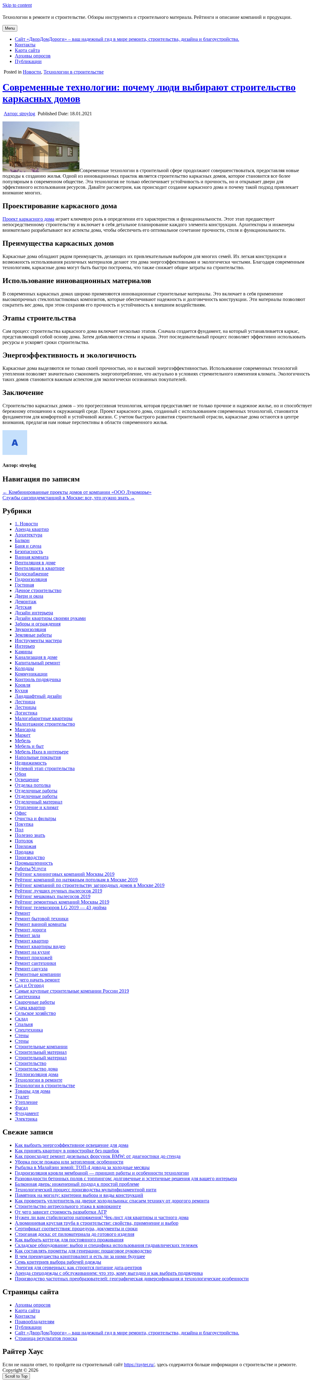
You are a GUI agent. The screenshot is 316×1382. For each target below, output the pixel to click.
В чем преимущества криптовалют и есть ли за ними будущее (80, 1256)
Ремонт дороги (30, 929)
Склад (21, 1018)
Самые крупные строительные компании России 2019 (72, 991)
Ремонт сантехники (35, 963)
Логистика (26, 712)
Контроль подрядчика (38, 679)
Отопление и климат (37, 807)
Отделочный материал (38, 801)
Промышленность (34, 863)
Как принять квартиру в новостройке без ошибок (67, 1150)
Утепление (26, 1102)
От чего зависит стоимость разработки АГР (61, 1212)
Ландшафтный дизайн (38, 696)
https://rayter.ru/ (139, 1364)
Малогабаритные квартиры (44, 718)
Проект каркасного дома (28, 219)
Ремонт (22, 913)
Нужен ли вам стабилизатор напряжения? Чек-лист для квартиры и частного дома (102, 1217)
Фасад (21, 1107)
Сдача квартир (30, 1007)
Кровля (22, 685)
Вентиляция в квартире (39, 568)
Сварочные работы (35, 1002)
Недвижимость (31, 762)
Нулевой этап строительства (45, 768)
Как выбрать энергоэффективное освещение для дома (71, 1145)
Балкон (22, 540)
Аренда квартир (32, 529)
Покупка (24, 824)
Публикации (28, 61)
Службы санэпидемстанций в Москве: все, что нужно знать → (68, 497)
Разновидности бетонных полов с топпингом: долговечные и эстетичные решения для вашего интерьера (126, 1178)
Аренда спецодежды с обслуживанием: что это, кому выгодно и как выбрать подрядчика (109, 1273)
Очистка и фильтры (35, 818)
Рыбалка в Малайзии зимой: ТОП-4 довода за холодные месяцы (82, 1167)
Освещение (27, 779)
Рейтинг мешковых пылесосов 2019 (52, 896)
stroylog (19, 113)
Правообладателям (34, 1321)
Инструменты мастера (38, 640)
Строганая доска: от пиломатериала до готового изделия (74, 1234)
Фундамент (27, 1113)
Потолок (24, 840)
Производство (30, 857)
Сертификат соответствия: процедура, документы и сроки (76, 1228)
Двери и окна (29, 596)
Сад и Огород (29, 985)
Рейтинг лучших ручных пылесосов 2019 (58, 890)
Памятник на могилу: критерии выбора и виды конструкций (79, 1195)
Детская (23, 607)
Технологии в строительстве (74, 71)
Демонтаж (25, 601)
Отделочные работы (36, 790)
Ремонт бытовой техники (42, 918)
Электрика (26, 1118)
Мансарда (25, 729)
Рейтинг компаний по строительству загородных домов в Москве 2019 (89, 885)
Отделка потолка (33, 785)
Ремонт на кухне (32, 952)
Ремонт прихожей (33, 957)
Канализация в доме (36, 657)
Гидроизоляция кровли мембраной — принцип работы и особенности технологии (102, 1173)
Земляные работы (33, 635)
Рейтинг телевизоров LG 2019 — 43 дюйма (60, 907)
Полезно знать (30, 835)
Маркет (23, 735)
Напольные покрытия (38, 757)
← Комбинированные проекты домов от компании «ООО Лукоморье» (77, 492)
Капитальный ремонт (37, 662)
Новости (32, 71)
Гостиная (24, 584)
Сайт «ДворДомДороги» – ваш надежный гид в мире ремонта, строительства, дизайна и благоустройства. (127, 39)
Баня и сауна (28, 546)
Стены (22, 1035)
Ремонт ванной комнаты (40, 924)
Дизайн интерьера (34, 612)
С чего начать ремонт (37, 979)
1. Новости (26, 523)
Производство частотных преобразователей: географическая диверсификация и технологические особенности (132, 1278)
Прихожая (25, 846)
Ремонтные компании (38, 974)
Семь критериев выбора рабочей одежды (58, 1262)
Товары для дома (32, 1091)
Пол (19, 829)
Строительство (30, 1063)
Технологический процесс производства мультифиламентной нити (85, 1189)
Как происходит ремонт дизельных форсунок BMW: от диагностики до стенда (98, 1156)
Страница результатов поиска (46, 1338)
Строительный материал (41, 1052)
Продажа (24, 851)
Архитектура (28, 534)
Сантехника (27, 996)
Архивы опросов (33, 55)
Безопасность (29, 551)
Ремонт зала (27, 935)
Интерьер (25, 646)
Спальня (24, 1024)
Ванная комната (31, 557)
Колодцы (24, 668)
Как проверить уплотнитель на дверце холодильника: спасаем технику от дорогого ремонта (112, 1200)
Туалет (22, 1096)
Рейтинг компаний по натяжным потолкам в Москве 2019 (76, 879)
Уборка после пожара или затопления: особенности (69, 1161)
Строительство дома (36, 1068)
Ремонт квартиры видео (40, 946)
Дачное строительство (38, 590)
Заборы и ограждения (37, 623)
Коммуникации (31, 673)
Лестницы (25, 707)
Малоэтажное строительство (45, 724)
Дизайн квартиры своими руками (50, 618)
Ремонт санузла (31, 968)
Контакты (25, 44)
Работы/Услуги (30, 868)
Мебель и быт (29, 746)
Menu (10, 28)
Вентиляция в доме (35, 562)
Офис (21, 813)
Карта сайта (27, 50)
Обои (20, 774)
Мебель (23, 740)
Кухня (21, 690)
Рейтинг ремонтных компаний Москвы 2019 (62, 902)
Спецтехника (29, 1029)
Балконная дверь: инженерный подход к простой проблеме (77, 1184)
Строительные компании (41, 1046)
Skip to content (17, 5)
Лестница (25, 701)
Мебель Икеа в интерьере (42, 751)
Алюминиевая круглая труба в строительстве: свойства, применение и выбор (96, 1223)
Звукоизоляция (30, 629)
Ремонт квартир (31, 940)
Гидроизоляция (31, 579)
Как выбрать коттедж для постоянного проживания (69, 1239)
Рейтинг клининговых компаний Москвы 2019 (64, 874)
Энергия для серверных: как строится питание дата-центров (78, 1267)
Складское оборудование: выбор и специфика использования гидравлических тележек (106, 1245)
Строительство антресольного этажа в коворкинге (68, 1206)
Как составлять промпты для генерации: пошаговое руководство (83, 1250)
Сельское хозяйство (35, 1013)
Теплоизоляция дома (36, 1074)
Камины (23, 651)
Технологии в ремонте (38, 1080)
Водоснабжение (31, 573)
